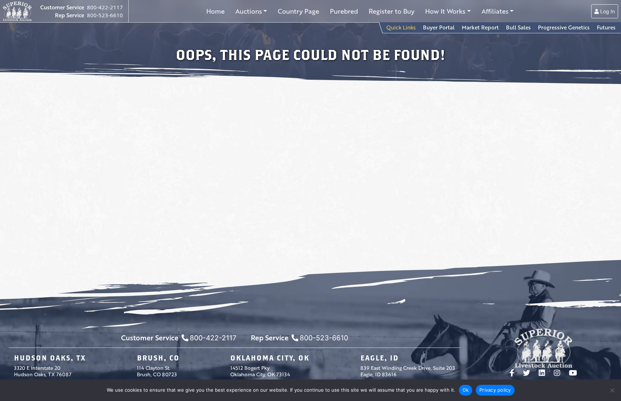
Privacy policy (495, 390)
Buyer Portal (439, 27)
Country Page (298, 11)
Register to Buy (391, 11)
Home (215, 11)
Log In (607, 11)
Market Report (480, 27)
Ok (466, 390)
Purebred (344, 11)
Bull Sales (518, 27)
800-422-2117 (105, 7)
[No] (612, 390)
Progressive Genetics (564, 27)
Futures (606, 27)
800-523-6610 (105, 15)
